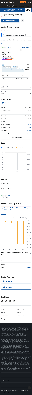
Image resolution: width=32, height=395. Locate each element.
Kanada (28, 267)
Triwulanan (11, 213)
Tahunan (3, 213)
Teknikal (22, 40)
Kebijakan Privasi (5, 380)
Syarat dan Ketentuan (6, 375)
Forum (29, 40)
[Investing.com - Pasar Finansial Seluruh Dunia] (9, 2)
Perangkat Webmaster (7, 319)
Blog (2, 309)
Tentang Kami (20, 309)
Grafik (9, 40)
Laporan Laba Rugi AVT (10, 204)
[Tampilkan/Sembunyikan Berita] (10, 47)
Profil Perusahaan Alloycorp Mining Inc (14, 253)
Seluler (3, 312)
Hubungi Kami (20, 315)
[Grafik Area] (5, 47)
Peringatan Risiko (5, 385)
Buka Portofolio (5, 315)
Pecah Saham (19, 43)
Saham (4, 6)
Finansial (15, 40)
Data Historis (11, 43)
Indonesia (21, 6)
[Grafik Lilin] (3, 47)
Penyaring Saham (12, 6)
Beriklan (19, 312)
